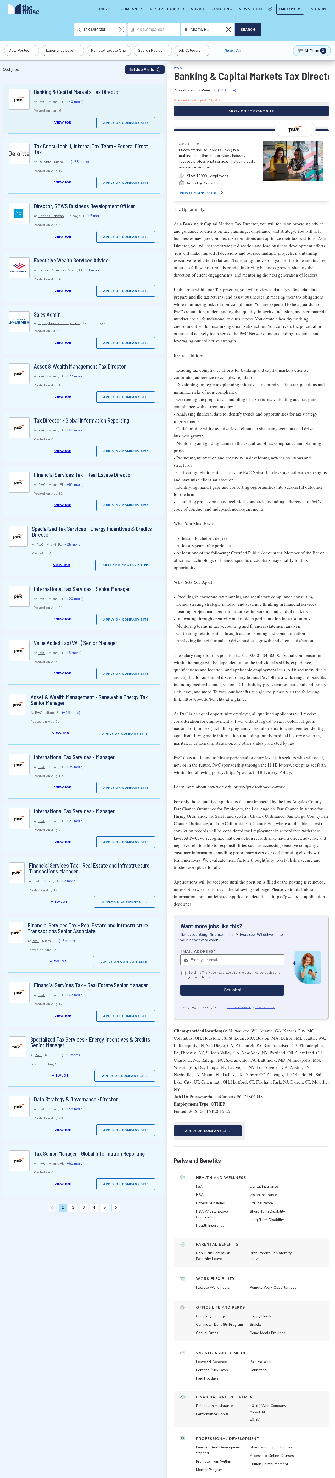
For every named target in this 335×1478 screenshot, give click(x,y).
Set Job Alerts (141, 69)
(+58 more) (74, 1109)
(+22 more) (74, 376)
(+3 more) (73, 652)
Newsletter (252, 9)
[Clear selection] (121, 29)
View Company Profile (199, 193)
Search (248, 29)
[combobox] (104, 29)
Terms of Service (239, 1007)
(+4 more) (92, 270)
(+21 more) (74, 821)
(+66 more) (80, 161)
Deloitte (44, 162)
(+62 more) (74, 994)
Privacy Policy (265, 1007)
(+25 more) (72, 544)
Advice (198, 9)
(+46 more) (71, 712)
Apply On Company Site (126, 123)
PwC (42, 102)
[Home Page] (24, 10)
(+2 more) (68, 881)
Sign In (318, 9)
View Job (62, 122)
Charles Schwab (51, 216)
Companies (132, 9)
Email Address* (198, 951)
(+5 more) (94, 215)
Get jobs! (232, 990)
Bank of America (51, 270)
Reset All (233, 50)
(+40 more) (74, 101)
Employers (290, 9)
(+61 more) (74, 430)
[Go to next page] (115, 1208)
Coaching (221, 9)
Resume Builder (167, 9)
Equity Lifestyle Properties (59, 323)
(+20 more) (74, 598)
